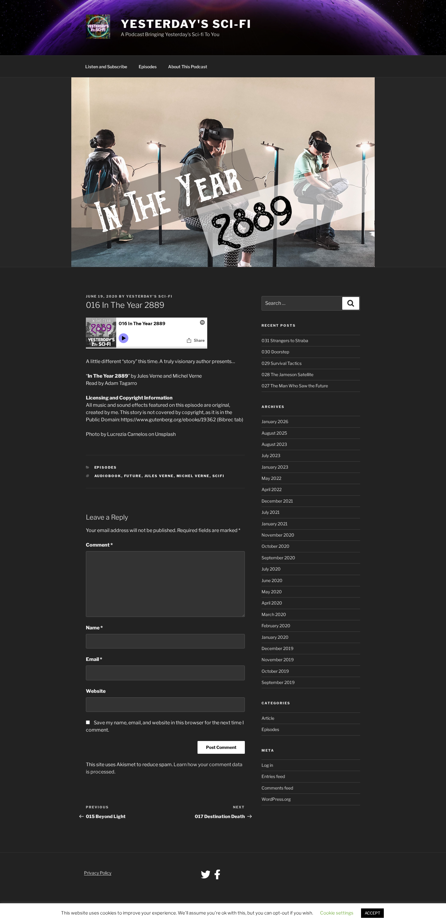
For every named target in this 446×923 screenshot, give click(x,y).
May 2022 (271, 478)
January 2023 (275, 467)
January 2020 (275, 637)
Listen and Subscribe (106, 66)
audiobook (107, 476)
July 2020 (271, 568)
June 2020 (272, 580)
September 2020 (278, 557)
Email (94, 659)
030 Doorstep (275, 351)
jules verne (159, 476)
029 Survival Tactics (282, 363)
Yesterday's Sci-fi (186, 24)
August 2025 (274, 433)
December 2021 (277, 501)
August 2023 (274, 444)
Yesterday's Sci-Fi (149, 296)
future (133, 476)
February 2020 (276, 625)
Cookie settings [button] (336, 913)
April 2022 (272, 489)
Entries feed (273, 776)
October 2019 (275, 671)
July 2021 (271, 512)
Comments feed (277, 787)
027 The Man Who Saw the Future (295, 385)
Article (268, 718)
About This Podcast (187, 66)
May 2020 (272, 591)
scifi (218, 476)
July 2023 (271, 455)
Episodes (148, 66)
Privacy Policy (97, 872)
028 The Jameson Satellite (287, 374)
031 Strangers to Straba (285, 340)
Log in (267, 765)
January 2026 (275, 421)
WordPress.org (276, 799)
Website (96, 691)
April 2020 (272, 602)
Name (94, 628)
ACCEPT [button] (372, 913)
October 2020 (275, 546)
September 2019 (278, 682)
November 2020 (278, 534)
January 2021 (275, 523)
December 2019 (277, 648)
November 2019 (278, 659)
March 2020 (274, 614)
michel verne (193, 476)
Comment (99, 545)
